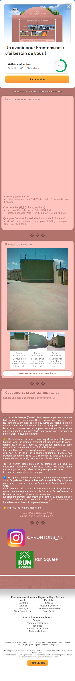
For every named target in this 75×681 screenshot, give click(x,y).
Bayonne (23, 603)
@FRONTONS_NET (46, 537)
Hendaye (23, 608)
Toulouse (37, 626)
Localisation (20, 91)
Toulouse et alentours (37, 628)
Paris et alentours (37, 631)
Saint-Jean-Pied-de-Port (49, 608)
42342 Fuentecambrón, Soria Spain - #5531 (30, 221)
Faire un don (37, 662)
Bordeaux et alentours (37, 623)
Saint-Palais (49, 611)
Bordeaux (37, 620)
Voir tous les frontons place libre (24, 507)
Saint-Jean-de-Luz (23, 611)
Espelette (49, 600)
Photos (33, 91)
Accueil (30, 643)
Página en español (50, 645)
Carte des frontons (54, 643)
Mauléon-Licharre (49, 605)
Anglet (23, 600)
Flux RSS (21, 645)
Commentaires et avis (50, 91)
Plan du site (40, 643)
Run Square (46, 559)
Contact (67, 643)
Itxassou (49, 603)
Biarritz (23, 605)
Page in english (33, 645)
